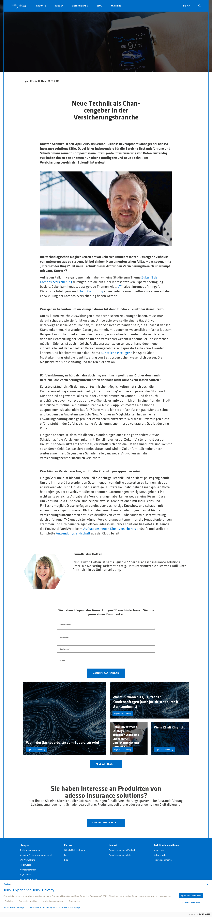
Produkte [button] (40, 5)
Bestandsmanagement (30, 850)
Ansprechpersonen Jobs (120, 855)
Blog (66, 860)
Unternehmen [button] (80, 5)
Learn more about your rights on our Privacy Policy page (54, 907)
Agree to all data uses (191, 895)
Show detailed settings (13, 907)
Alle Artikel (104, 764)
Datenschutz (160, 855)
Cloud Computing (90, 291)
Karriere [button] (116, 5)
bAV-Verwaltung (27, 860)
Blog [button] (99, 5)
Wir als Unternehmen (74, 850)
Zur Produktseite (104, 822)
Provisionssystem (27, 869)
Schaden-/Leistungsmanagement (35, 855)
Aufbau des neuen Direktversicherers (109, 529)
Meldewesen (25, 865)
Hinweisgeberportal (163, 860)
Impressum (159, 850)
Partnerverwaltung (28, 879)
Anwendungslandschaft (73, 533)
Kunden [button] (59, 5)
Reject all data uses (191, 903)
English (7, 884)
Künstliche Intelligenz (116, 353)
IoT (119, 287)
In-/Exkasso (25, 874)
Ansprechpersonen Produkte (122, 850)
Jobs (66, 855)
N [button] (199, 6)
